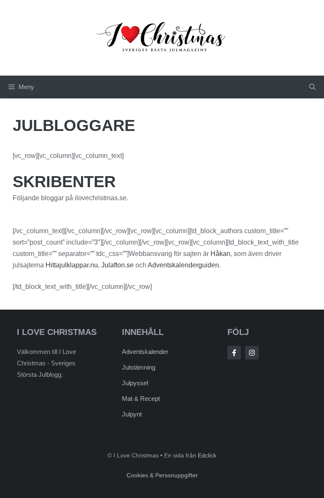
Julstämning (138, 367)
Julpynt (132, 414)
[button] (312, 87)
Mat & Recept (141, 398)
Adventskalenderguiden (183, 265)
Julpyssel (135, 382)
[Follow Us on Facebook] (234, 352)
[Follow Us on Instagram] (252, 352)
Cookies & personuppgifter (162, 475)
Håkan (220, 253)
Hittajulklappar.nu (72, 265)
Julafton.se (117, 265)
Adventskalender (145, 351)
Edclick (207, 455)
